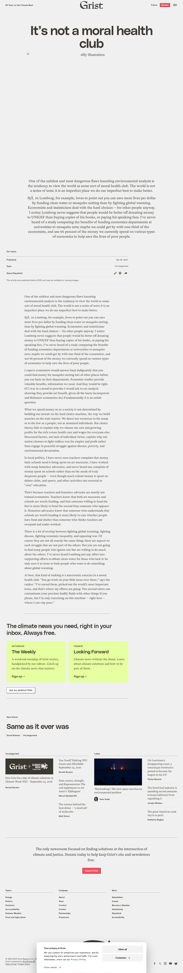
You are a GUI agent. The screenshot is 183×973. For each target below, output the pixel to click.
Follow (154, 5)
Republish (116, 913)
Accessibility (118, 917)
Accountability (12, 909)
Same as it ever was (38, 726)
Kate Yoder (105, 799)
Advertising (117, 909)
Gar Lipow (11, 251)
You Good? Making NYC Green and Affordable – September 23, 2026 (73, 764)
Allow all (122, 949)
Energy (8, 897)
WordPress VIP (29, 961)
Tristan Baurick (155, 779)
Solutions (9, 905)
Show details (50, 967)
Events (115, 901)
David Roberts (13, 735)
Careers (62, 909)
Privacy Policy (24, 964)
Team (61, 901)
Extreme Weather (13, 913)
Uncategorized (121, 266)
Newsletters (117, 897)
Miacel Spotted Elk (68, 796)
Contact (62, 905)
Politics (9, 901)
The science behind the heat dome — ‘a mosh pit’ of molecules (73, 808)
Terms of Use (10, 964)
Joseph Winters (155, 803)
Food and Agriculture (15, 917)
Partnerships (65, 913)
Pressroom (64, 917)
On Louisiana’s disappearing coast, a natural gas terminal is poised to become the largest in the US (160, 767)
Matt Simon (64, 816)
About (62, 897)
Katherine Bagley (156, 819)
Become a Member (121, 905)
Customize (121, 957)
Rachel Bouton (12, 787)
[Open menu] (175, 5)
